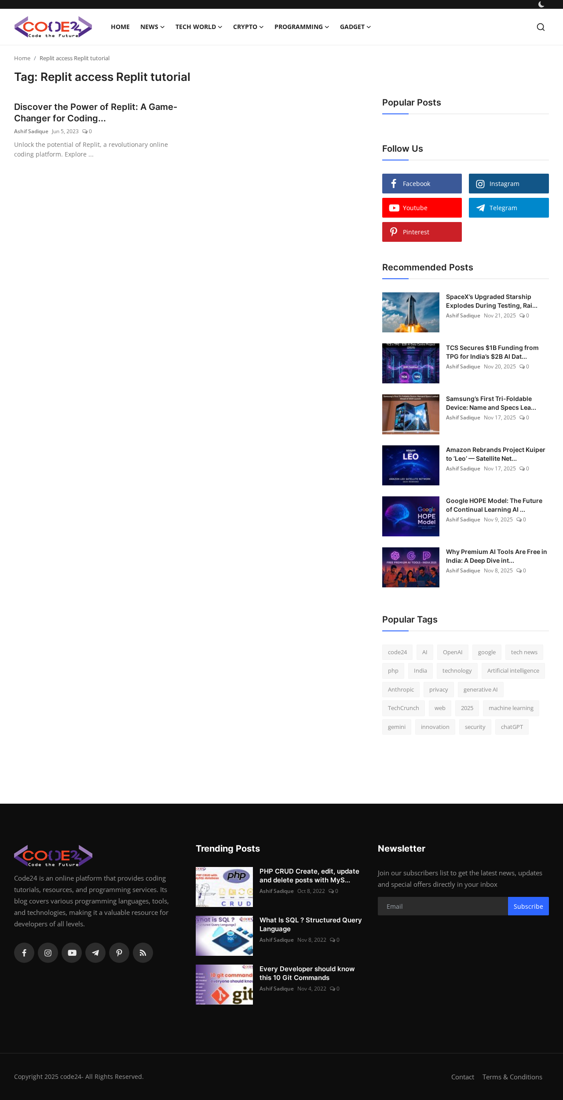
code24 (397, 652)
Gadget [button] (352, 26)
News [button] (149, 26)
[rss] (143, 953)
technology (457, 670)
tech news (524, 652)
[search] (541, 27)
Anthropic (401, 689)
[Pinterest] (119, 953)
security (475, 727)
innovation (435, 727)
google (487, 652)
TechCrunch (403, 708)
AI (425, 652)
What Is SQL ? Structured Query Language (311, 924)
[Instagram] (48, 953)
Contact (462, 1076)
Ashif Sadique (31, 131)
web (440, 708)
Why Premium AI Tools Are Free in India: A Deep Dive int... (496, 556)
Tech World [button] (195, 26)
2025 (467, 708)
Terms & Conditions (512, 1076)
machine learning (511, 708)
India (420, 670)
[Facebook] (24, 953)
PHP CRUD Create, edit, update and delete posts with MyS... (309, 875)
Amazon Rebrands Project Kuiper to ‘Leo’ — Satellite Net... (495, 454)
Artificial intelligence (513, 670)
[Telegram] (95, 953)
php (393, 670)
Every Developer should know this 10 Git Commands (307, 973)
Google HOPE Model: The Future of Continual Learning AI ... (494, 505)
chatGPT (512, 727)
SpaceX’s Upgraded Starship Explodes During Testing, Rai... (491, 301)
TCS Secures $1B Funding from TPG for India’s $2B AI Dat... (492, 352)
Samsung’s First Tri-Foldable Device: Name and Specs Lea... (491, 403)
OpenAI (453, 652)
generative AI (481, 689)
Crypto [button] (245, 26)
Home (120, 26)
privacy (438, 689)
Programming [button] (298, 26)
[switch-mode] (542, 4)
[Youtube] (72, 953)
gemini (397, 727)
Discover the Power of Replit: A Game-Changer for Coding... (95, 113)
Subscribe (528, 906)
